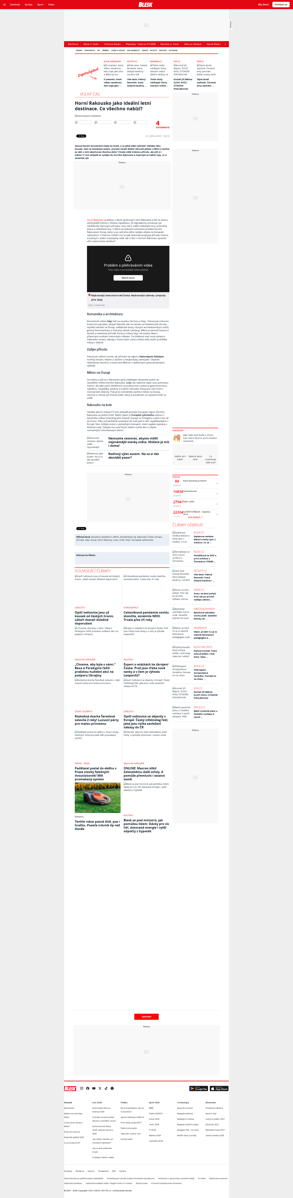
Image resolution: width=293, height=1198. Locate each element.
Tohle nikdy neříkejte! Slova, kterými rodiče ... (159, 82)
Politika (128, 659)
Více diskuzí (194, 516)
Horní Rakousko (95, 219)
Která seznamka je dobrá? (194, 481)
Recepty (153, 50)
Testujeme (173, 50)
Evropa (158, 536)
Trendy (79, 50)
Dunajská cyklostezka (142, 539)
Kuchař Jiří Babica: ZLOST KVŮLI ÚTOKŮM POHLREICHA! (206, 694)
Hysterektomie (190, 491)
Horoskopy (90, 50)
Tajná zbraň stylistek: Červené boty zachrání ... (206, 82)
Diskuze (176, 477)
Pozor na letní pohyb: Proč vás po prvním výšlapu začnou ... (205, 596)
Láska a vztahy (118, 50)
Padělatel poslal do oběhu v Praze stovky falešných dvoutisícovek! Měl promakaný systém (95, 773)
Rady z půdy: (189, 501)
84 (177, 481)
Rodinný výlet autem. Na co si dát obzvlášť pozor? (133, 456)
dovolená (95, 536)
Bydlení (162, 50)
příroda (80, 539)
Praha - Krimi (82, 763)
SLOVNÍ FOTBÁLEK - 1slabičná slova (196, 513)
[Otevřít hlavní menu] (4, 4)
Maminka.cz (156, 61)
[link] (81, 1089)
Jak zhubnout (133, 50)
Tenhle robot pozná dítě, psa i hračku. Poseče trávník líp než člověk (97, 825)
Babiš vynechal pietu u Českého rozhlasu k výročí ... (205, 714)
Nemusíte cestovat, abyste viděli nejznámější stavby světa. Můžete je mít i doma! (138, 442)
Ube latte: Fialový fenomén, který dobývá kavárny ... (136, 82)
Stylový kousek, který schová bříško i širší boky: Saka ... (205, 653)
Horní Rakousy (105, 539)
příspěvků (177, 485)
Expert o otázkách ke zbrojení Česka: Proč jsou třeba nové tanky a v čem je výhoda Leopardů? (146, 669)
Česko (151, 536)
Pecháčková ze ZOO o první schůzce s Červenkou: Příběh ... (205, 558)
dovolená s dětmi (110, 536)
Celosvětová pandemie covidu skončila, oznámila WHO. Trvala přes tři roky (146, 616)
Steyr (128, 539)
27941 (177, 501)
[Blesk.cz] (146, 4)
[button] (198, 1089)
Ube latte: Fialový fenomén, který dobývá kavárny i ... (204, 577)
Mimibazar (200, 628)
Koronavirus (131, 607)
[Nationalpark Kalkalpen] (122, 115)
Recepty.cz (132, 61)
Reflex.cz (199, 707)
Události (80, 607)
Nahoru (146, 1016)
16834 (177, 491)
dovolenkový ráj (128, 536)
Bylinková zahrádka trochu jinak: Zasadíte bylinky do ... (205, 615)
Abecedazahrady (204, 609)
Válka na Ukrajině (85, 659)
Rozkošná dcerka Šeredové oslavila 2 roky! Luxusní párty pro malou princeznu (97, 720)
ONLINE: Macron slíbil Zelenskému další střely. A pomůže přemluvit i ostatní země (144, 773)
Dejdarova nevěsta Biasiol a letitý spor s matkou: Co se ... (205, 539)
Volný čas (90, 94)
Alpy (87, 539)
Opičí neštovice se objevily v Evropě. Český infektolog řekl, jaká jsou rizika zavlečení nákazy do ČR (146, 721)
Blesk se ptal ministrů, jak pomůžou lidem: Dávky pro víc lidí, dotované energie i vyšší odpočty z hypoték (146, 825)
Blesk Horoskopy (112, 61)
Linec (115, 539)
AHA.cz (177, 61)
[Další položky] (225, 44)
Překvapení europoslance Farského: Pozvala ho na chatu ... (205, 674)
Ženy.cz (200, 61)
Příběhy (105, 50)
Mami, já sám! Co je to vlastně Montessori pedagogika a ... (205, 634)
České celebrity (83, 711)
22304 (177, 512)
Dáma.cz (199, 589)
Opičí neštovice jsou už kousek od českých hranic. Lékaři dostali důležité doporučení (94, 617)
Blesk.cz (199, 532)
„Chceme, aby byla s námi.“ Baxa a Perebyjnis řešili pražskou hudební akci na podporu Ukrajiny (95, 669)
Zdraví (145, 50)
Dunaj (93, 539)
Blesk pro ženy (203, 647)
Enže (121, 539)
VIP (98, 50)
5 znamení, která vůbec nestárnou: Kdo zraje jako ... (113, 82)
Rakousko (142, 536)
